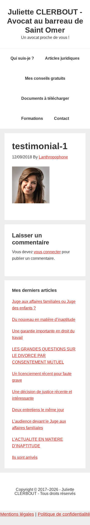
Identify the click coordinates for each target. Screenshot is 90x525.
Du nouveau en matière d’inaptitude (43, 319)
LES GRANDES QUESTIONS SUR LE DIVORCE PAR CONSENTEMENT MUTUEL (44, 355)
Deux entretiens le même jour (38, 410)
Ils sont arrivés (25, 457)
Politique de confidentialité (64, 514)
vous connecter (47, 252)
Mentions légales (17, 514)
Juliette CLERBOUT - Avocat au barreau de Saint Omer (45, 21)
